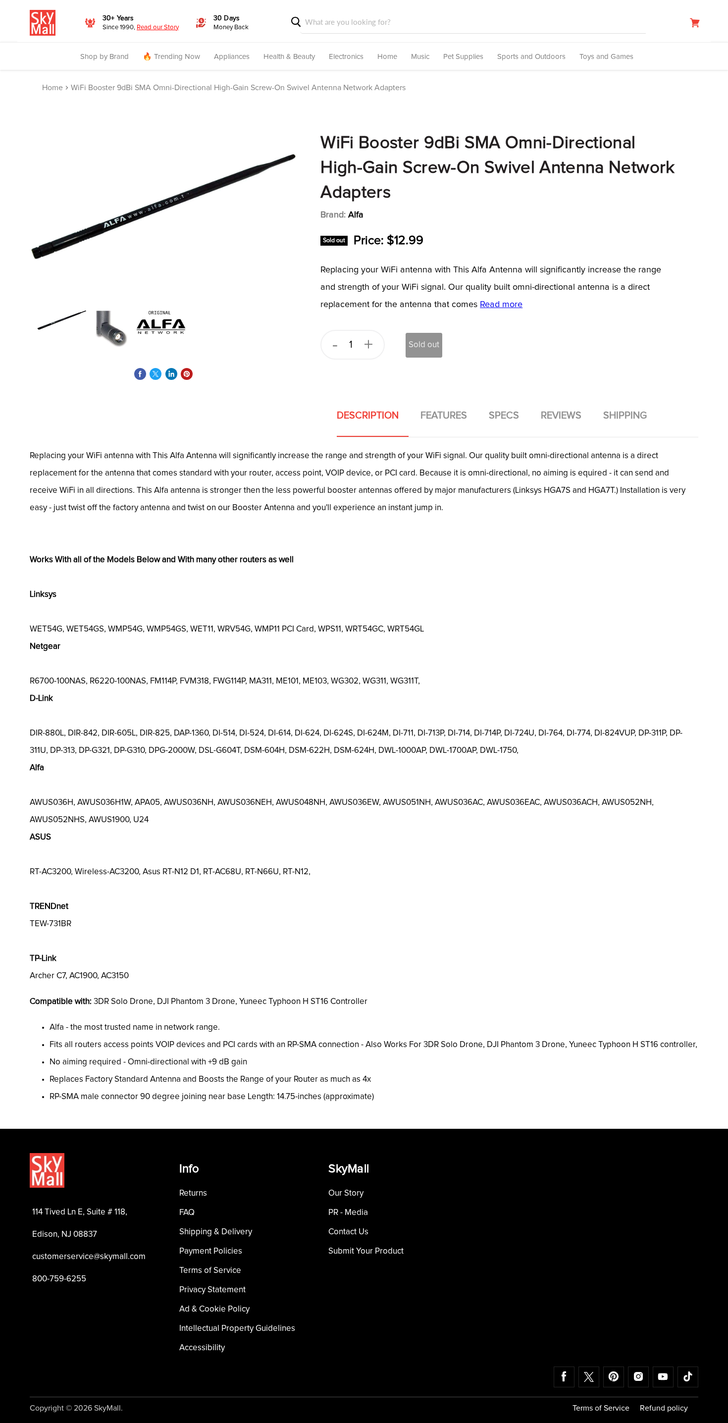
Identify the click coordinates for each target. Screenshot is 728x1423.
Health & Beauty (289, 56)
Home (387, 56)
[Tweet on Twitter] (155, 374)
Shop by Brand (104, 56)
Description (368, 416)
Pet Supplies (463, 56)
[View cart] (695, 22)
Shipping (625, 416)
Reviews (561, 416)
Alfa (356, 215)
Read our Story (158, 27)
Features (443, 416)
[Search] (296, 22)
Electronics (346, 56)
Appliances (232, 56)
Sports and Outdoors (531, 56)
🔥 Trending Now (171, 56)
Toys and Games (606, 56)
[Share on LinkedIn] (171, 374)
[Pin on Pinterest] (187, 374)
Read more (501, 304)
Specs (504, 416)
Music (420, 56)
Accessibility (202, 1348)
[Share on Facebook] (140, 374)
